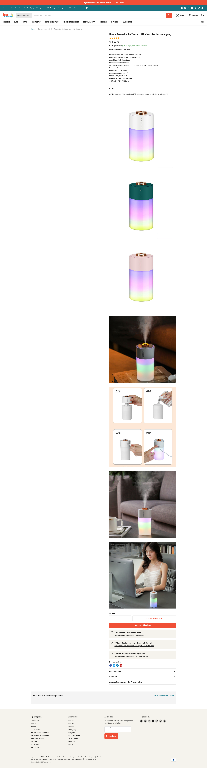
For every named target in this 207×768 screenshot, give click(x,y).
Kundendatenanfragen (86, 757)
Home (33, 29)
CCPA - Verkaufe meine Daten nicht (43, 759)
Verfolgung (30, 8)
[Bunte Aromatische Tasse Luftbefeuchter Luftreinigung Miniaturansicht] (35, 38)
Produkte (14, 8)
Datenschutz (50, 757)
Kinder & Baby (36, 22)
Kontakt (81, 8)
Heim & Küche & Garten (52, 22)
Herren (25, 22)
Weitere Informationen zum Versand (129, 635)
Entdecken (115, 22)
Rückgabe (39, 8)
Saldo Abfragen (51, 8)
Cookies (99, 757)
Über (202, 22)
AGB (42, 757)
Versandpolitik (77, 759)
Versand (22, 8)
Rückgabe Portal (90, 759)
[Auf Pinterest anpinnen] (121, 665)
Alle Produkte (127, 22)
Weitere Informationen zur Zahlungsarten (131, 656)
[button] (114, 38)
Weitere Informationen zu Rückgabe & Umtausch (134, 646)
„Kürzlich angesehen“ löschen (163, 695)
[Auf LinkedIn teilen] (117, 665)
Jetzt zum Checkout (143, 625)
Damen (16, 22)
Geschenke (6, 22)
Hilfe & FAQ (72, 8)
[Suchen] (169, 15)
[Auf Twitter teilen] (114, 665)
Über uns (6, 8)
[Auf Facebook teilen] (110, 665)
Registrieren (111, 736)
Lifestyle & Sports (89, 22)
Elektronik (103, 22)
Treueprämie (63, 8)
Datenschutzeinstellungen (66, 757)
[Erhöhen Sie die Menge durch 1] (128, 618)
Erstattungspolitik (64, 759)
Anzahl (112, 613)
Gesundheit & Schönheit (71, 22)
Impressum (35, 757)
